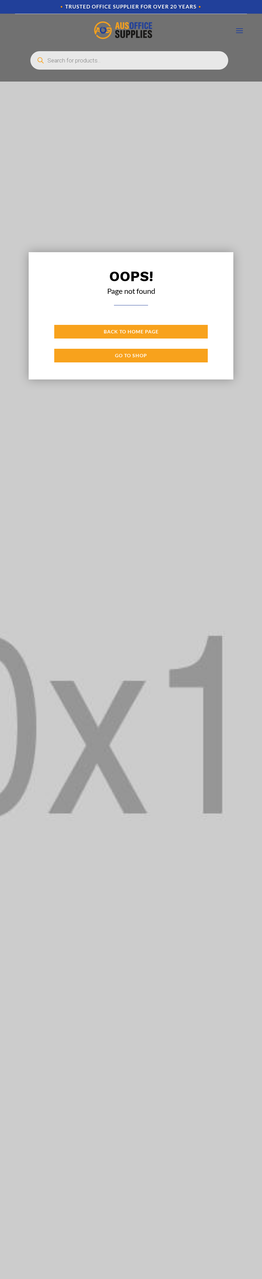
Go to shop (131, 355)
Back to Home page (131, 331)
